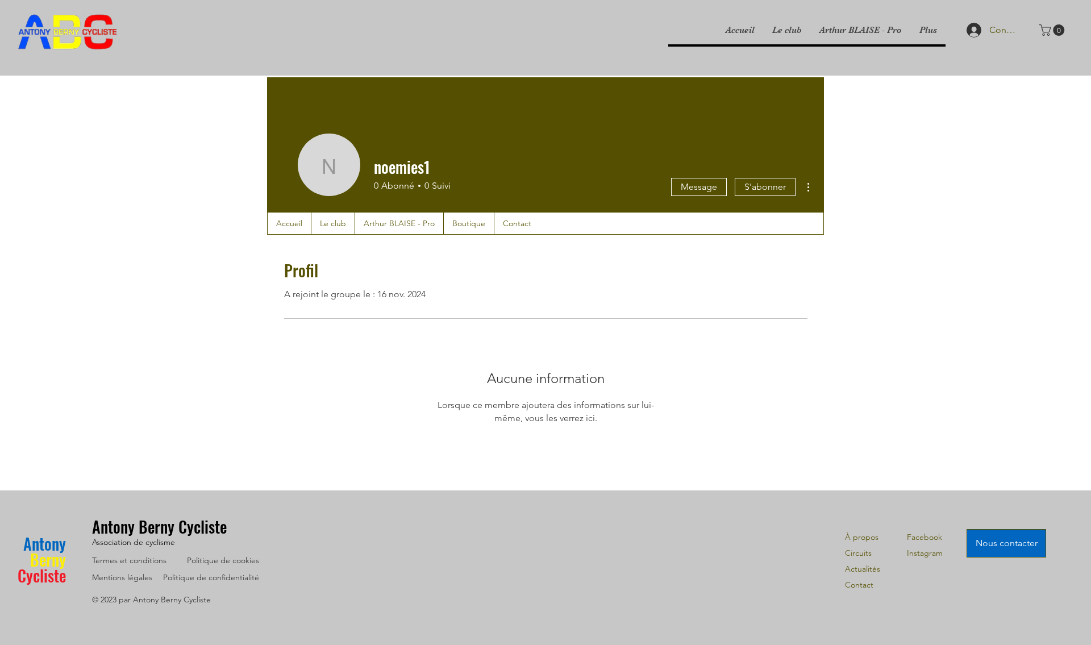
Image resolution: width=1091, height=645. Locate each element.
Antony (44, 543)
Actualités (862, 569)
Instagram (925, 553)
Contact (859, 585)
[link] (1053, 30)
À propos (861, 537)
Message (699, 186)
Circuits (858, 553)
